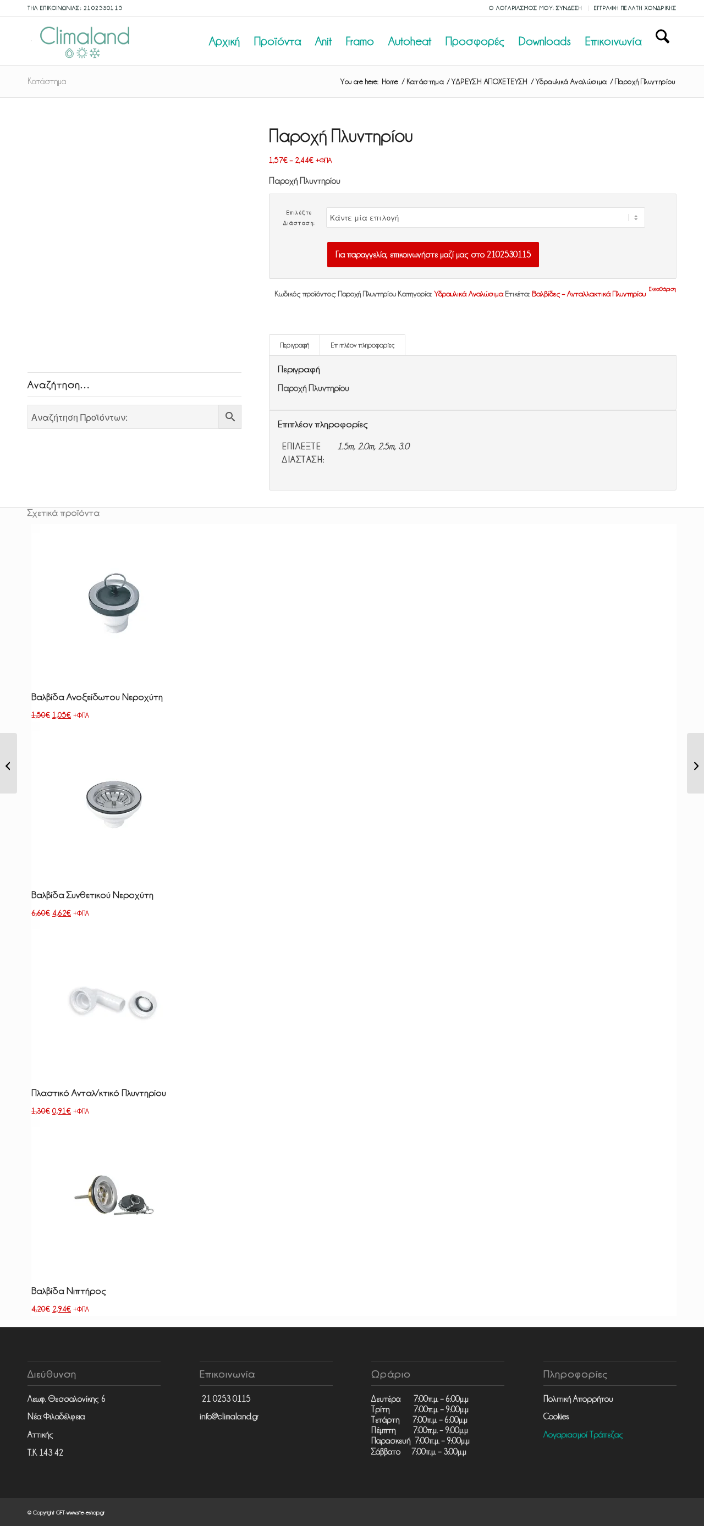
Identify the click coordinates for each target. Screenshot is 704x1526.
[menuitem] (535, 8)
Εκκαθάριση (662, 289)
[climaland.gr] (83, 41)
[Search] (662, 41)
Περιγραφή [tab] (294, 345)
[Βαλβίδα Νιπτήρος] (695, 763)
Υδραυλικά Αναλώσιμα (468, 294)
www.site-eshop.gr (86, 1513)
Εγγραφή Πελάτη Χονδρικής (635, 8)
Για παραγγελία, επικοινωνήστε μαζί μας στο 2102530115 (433, 254)
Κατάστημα (47, 81)
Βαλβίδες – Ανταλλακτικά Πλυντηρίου (589, 294)
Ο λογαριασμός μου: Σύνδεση (535, 8)
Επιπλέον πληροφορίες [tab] (362, 345)
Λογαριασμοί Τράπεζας (583, 1434)
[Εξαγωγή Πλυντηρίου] (8, 763)
